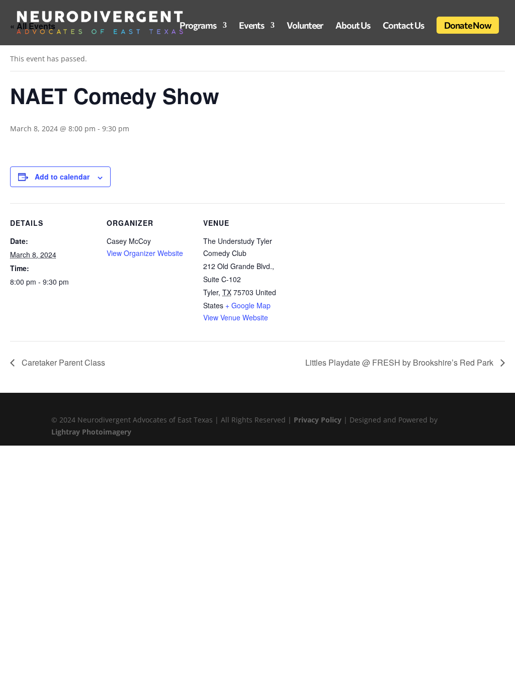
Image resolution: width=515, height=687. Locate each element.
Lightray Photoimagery (91, 432)
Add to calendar (62, 176)
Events (251, 26)
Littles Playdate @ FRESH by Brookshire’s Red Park (400, 362)
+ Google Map (248, 305)
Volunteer (305, 26)
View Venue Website (235, 317)
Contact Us (403, 26)
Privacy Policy (319, 419)
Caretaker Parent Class (62, 362)
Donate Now (467, 25)
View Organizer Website (145, 253)
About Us (352, 26)
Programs (198, 26)
